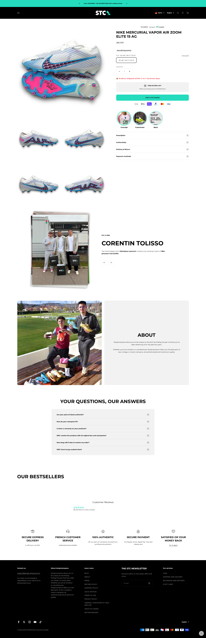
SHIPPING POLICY (91, 588)
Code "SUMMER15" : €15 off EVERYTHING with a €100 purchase (103, 3)
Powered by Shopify (42, 630)
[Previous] (79, 3)
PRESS (86, 580)
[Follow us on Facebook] (18, 622)
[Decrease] (119, 71)
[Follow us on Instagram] (29, 622)
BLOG (86, 573)
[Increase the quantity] (129, 71)
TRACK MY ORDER (91, 609)
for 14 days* (173, 545)
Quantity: (119, 67)
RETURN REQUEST (91, 612)
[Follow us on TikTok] (40, 622)
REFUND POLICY (90, 584)
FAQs (165, 573)
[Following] (126, 3)
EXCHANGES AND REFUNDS (174, 580)
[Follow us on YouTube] (35, 622)
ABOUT (87, 577)
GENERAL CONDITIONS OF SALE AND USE (96, 604)
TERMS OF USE (90, 595)
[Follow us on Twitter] (24, 622)
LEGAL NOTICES (90, 592)
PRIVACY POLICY (90, 599)
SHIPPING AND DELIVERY (173, 577)
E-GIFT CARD (168, 584)
